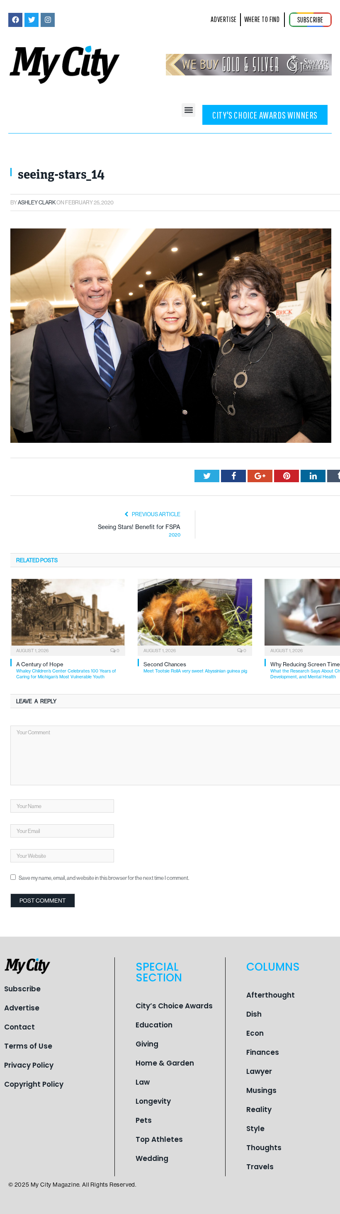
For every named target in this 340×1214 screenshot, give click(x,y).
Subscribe (22, 989)
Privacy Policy (28, 1065)
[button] (188, 110)
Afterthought (270, 995)
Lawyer (259, 1071)
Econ (255, 1033)
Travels (260, 1167)
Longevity (153, 1101)
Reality (259, 1109)
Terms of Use (28, 1046)
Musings (261, 1090)
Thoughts (264, 1148)
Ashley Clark (37, 202)
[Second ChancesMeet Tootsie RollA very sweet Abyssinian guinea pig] (195, 616)
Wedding (152, 1158)
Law (143, 1082)
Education (154, 1025)
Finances (262, 1052)
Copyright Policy (33, 1084)
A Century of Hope (66, 670)
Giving (147, 1044)
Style (255, 1129)
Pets (144, 1120)
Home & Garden (165, 1063)
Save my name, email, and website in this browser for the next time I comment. (104, 877)
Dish (254, 1014)
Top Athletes (159, 1139)
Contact (19, 1027)
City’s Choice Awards (174, 1006)
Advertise (21, 1008)
